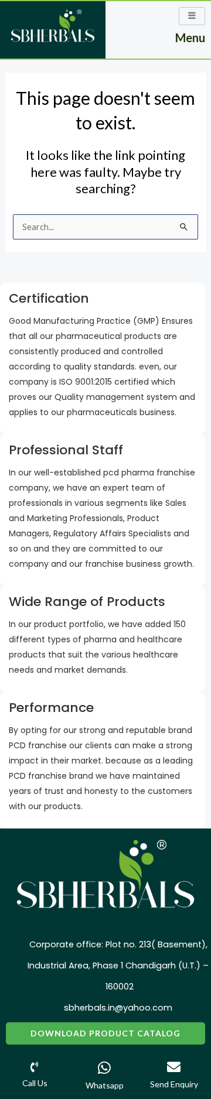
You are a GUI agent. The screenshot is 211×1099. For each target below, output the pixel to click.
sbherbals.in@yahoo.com (118, 1008)
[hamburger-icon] (192, 16)
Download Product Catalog (105, 1033)
